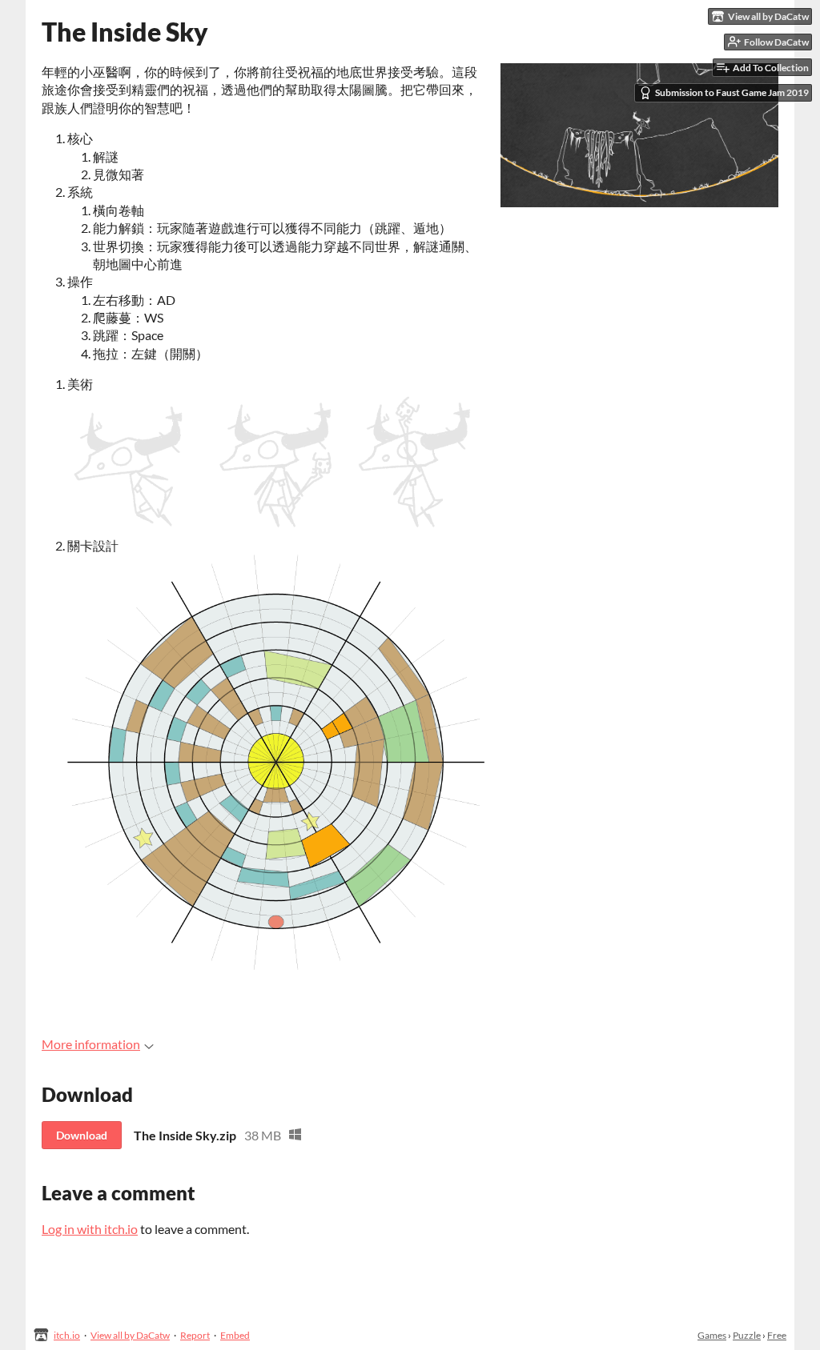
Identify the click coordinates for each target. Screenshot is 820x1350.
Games (711, 1335)
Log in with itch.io (90, 1228)
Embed (235, 1335)
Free (776, 1335)
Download (81, 1135)
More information (91, 1044)
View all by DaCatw (130, 1335)
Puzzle (747, 1335)
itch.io (67, 1335)
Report (195, 1335)
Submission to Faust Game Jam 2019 (732, 92)
